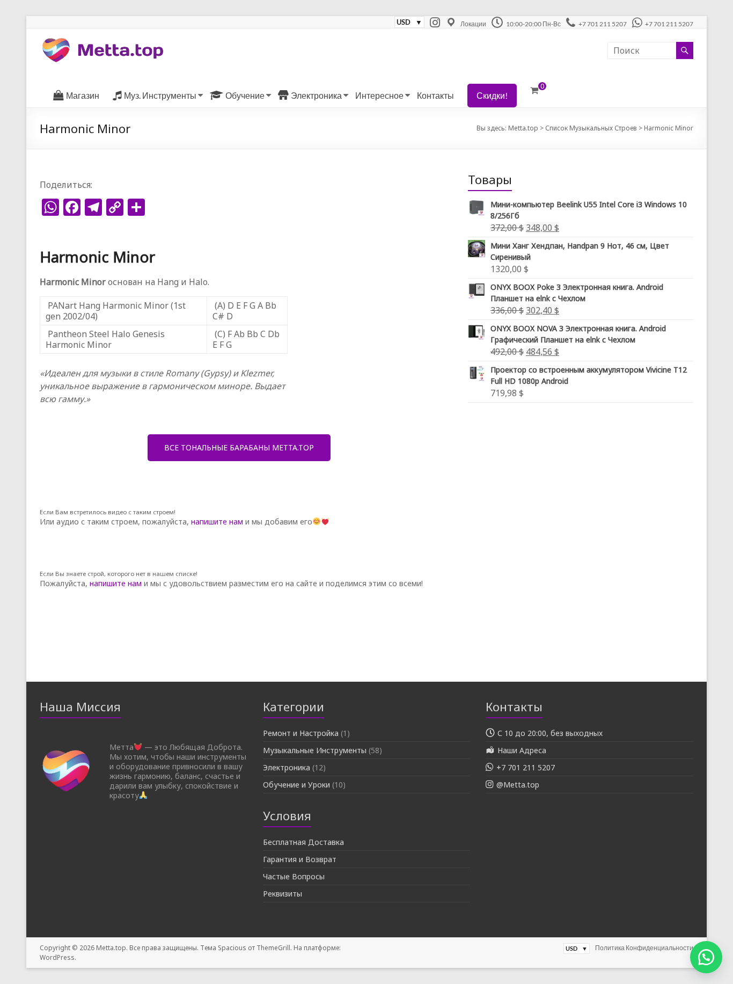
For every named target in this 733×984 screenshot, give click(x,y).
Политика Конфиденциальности (644, 948)
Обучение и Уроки (296, 784)
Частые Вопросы (294, 876)
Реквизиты (282, 893)
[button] (706, 957)
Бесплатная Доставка (303, 842)
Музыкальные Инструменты (314, 750)
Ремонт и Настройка (301, 733)
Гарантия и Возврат (299, 859)
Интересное (379, 95)
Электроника (286, 767)
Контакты (435, 95)
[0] (534, 90)
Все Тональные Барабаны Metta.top (239, 447)
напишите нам (217, 521)
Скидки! (492, 95)
